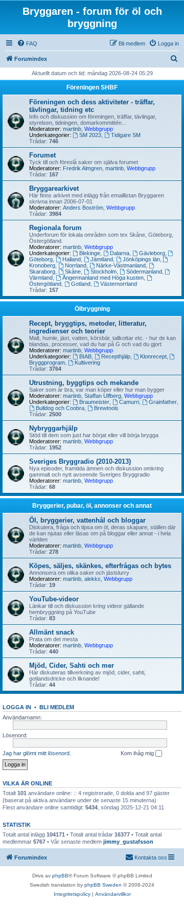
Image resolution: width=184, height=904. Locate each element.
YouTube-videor (54, 599)
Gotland (80, 284)
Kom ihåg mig (138, 753)
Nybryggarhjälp (53, 428)
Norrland (75, 265)
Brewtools (106, 408)
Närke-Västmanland (121, 265)
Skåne (73, 271)
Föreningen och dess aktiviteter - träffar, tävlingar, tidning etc (92, 106)
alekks (92, 579)
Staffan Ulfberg (102, 396)
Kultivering (87, 362)
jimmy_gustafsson (128, 842)
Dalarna (119, 253)
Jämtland (101, 259)
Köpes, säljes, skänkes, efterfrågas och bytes (100, 566)
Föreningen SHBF (92, 87)
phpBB (60, 875)
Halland (71, 259)
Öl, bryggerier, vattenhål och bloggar (87, 520)
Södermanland (144, 271)
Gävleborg (152, 253)
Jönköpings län (141, 259)
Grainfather (163, 402)
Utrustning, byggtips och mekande (84, 383)
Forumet (42, 155)
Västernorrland (118, 284)
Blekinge (89, 253)
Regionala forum (55, 228)
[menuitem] (27, 43)
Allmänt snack (51, 632)
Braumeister (94, 402)
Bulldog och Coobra (60, 408)
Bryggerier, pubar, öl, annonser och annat (92, 505)
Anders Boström (83, 208)
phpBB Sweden (103, 885)
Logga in (17, 707)
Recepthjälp (115, 356)
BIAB (85, 356)
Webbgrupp (98, 129)
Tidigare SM (126, 135)
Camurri (129, 402)
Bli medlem (56, 707)
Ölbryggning (92, 308)
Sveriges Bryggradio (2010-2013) (80, 461)
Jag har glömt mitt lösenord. (37, 753)
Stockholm (103, 271)
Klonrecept (153, 356)
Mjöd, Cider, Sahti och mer (71, 665)
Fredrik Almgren (82, 168)
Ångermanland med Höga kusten (103, 278)
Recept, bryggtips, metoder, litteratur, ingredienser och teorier (88, 327)
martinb (72, 129)
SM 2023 (90, 135)
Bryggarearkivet (54, 188)
